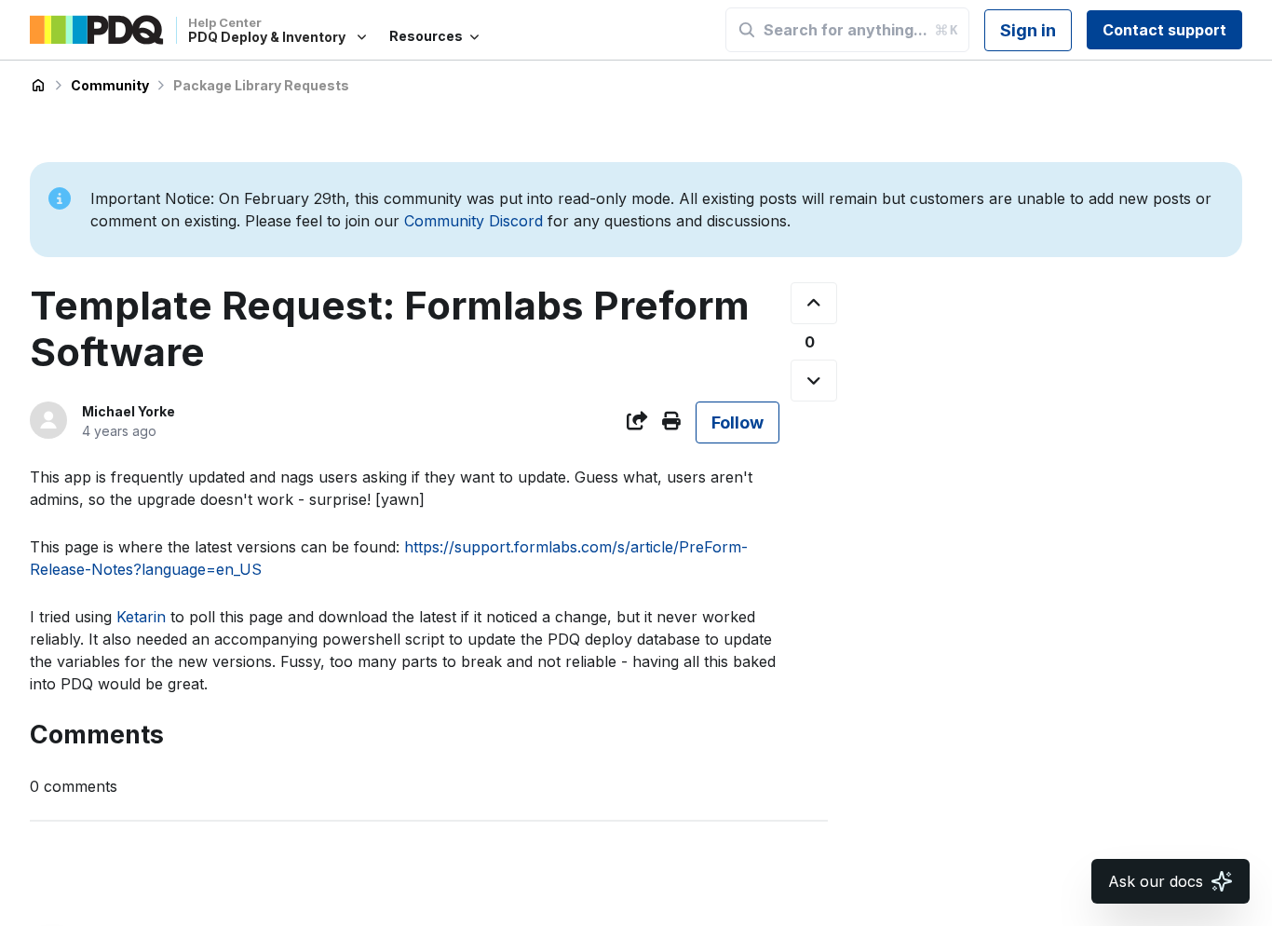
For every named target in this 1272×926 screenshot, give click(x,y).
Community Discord (473, 220)
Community (110, 85)
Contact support (1164, 29)
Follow (737, 422)
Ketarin (143, 616)
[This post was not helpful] (814, 381)
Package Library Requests (261, 85)
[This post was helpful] (814, 303)
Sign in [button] (1028, 30)
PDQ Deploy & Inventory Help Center (38, 85)
